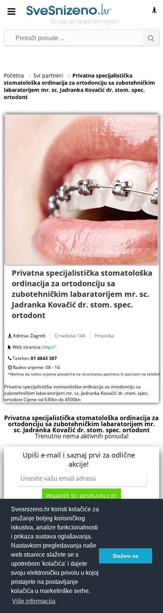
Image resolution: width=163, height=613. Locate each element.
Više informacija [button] (33, 601)
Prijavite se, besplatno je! (81, 496)
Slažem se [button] (125, 556)
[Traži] (151, 38)
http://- (49, 347)
